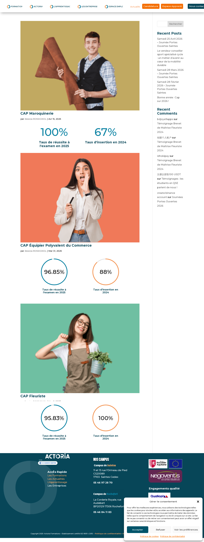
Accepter (137, 529)
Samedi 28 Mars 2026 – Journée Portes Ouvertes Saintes (170, 74)
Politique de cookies (149, 536)
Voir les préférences (186, 529)
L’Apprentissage (57, 482)
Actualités (135, 6)
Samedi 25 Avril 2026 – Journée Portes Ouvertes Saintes (169, 42)
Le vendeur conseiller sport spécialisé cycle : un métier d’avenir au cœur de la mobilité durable (170, 58)
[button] (198, 501)
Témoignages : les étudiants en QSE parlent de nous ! (170, 183)
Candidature (151, 6)
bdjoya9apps (165, 119)
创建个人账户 (164, 137)
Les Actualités (56, 479)
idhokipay (163, 156)
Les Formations (57, 475)
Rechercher (175, 24)
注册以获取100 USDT (169, 174)
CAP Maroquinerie (36, 113)
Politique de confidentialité (172, 536)
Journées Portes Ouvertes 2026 (170, 201)
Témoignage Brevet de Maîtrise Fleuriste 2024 (169, 128)
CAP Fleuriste (32, 396)
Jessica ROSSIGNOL (35, 119)
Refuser (160, 529)
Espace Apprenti (172, 6)
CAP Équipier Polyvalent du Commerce (56, 245)
